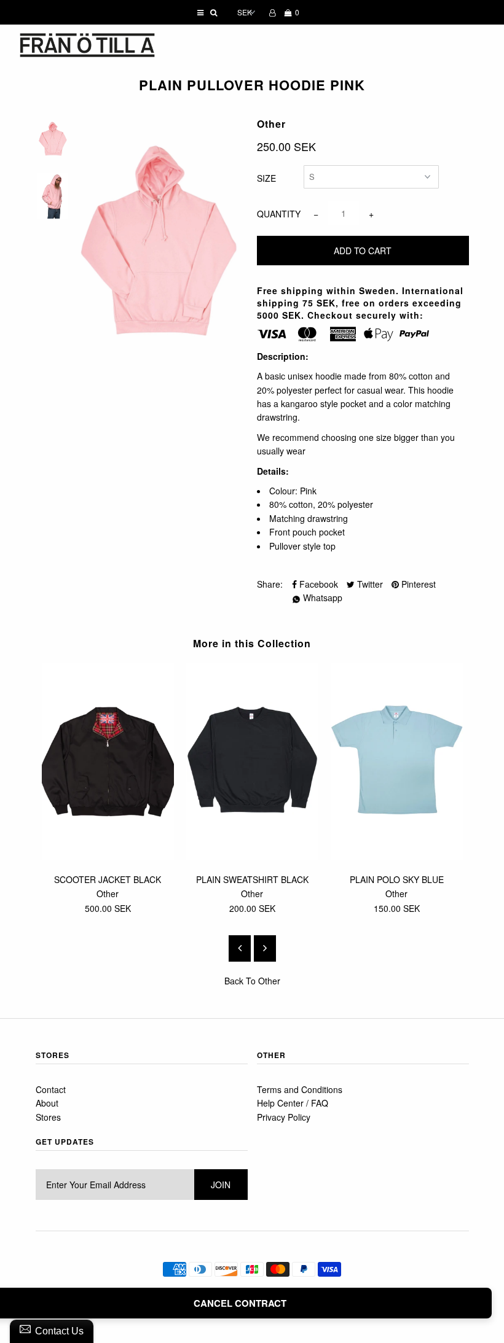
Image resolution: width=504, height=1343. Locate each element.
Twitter (369, 584)
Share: (270, 584)
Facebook (317, 584)
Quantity (279, 214)
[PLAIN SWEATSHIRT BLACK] (252, 857)
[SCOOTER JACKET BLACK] (108, 857)
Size (266, 178)
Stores (48, 1117)
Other (269, 981)
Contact (51, 1089)
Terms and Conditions (299, 1089)
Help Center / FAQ (292, 1103)
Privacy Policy (283, 1117)
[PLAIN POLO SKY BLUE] (397, 857)
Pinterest (417, 584)
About (47, 1103)
